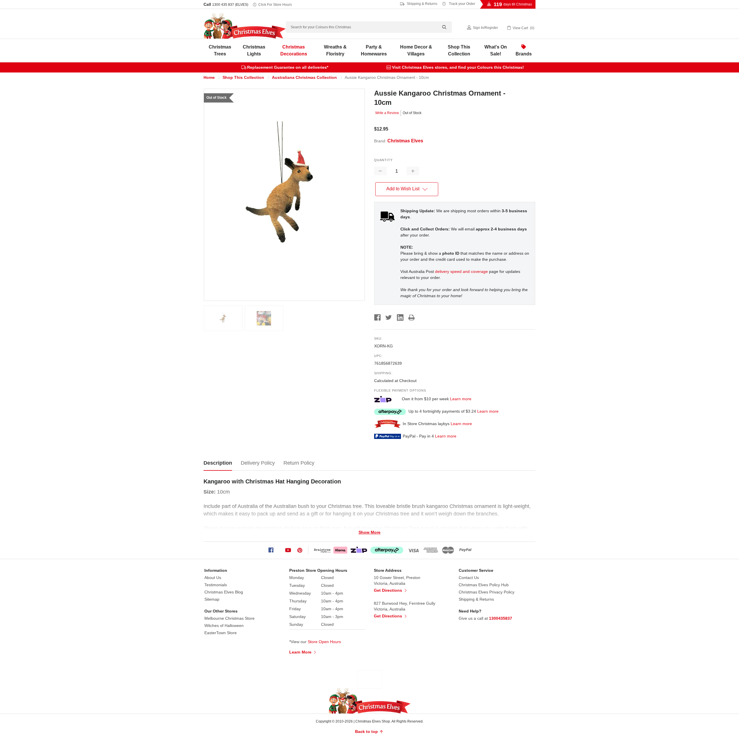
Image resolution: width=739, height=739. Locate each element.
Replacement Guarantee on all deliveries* (287, 67)
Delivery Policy (258, 463)
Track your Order (461, 4)
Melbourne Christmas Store (229, 618)
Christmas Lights (254, 50)
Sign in (478, 28)
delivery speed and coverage (461, 271)
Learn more (460, 399)
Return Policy (298, 463)
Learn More (301, 652)
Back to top (367, 731)
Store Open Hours (324, 641)
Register (491, 28)
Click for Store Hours (275, 5)
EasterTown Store (220, 632)
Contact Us (469, 577)
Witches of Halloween (224, 625)
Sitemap (211, 599)
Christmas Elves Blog (223, 592)
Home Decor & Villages (416, 50)
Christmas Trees (220, 50)
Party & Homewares (374, 50)
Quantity (383, 160)
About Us (212, 577)
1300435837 (500, 618)
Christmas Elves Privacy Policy (486, 592)
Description (218, 463)
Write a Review (387, 113)
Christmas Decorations (293, 50)
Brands (524, 53)
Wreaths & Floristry (335, 50)
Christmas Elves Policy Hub (484, 584)
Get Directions (388, 590)
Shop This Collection (459, 50)
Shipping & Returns (421, 4)
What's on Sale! (495, 50)
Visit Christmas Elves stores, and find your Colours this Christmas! (458, 67)
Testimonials (215, 584)
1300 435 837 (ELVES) (230, 5)
